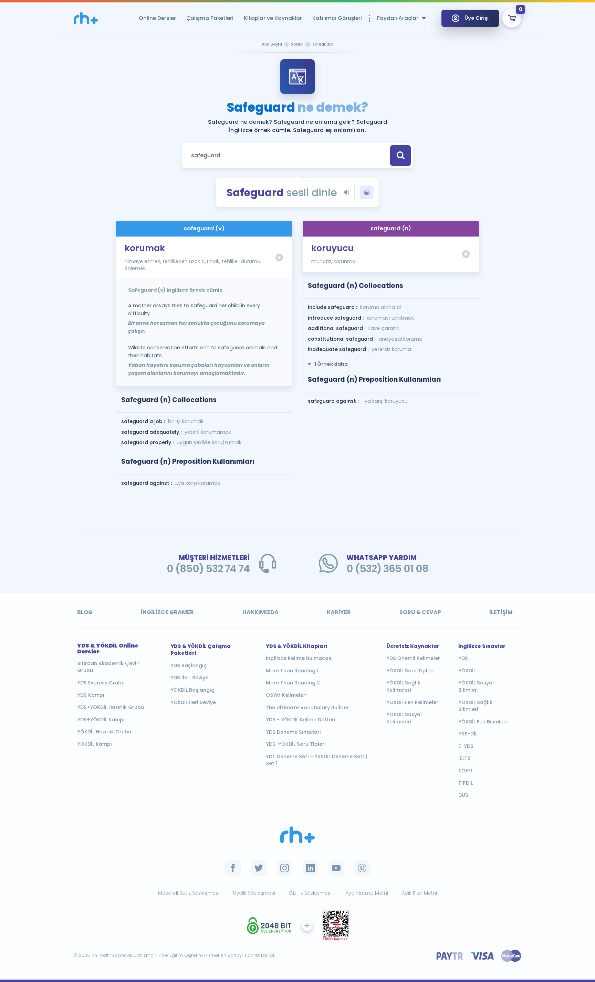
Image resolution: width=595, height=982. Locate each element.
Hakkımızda (260, 612)
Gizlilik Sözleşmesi (310, 893)
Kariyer (339, 612)
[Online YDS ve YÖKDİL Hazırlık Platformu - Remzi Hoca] (297, 834)
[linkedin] (310, 868)
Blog (85, 612)
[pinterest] (362, 868)
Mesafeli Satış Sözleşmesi (188, 893)
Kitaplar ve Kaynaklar (273, 18)
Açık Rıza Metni (419, 893)
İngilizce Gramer (167, 612)
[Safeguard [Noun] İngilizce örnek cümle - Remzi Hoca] (86, 18)
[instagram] (284, 868)
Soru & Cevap (420, 612)
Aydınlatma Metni (366, 893)
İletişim (501, 612)
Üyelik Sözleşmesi (254, 893)
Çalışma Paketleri (209, 18)
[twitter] (259, 868)
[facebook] (233, 868)
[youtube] (336, 868)
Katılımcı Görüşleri (337, 18)
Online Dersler (157, 18)
